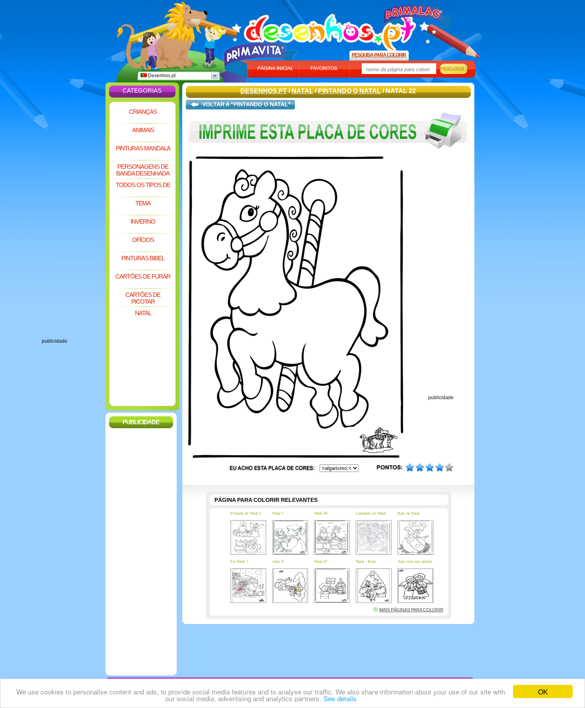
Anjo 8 (277, 561)
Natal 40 (321, 513)
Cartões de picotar (142, 298)
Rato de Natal (408, 513)
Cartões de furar (142, 276)
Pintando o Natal (349, 91)
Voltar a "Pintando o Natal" (246, 104)
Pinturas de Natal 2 (245, 513)
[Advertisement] (73, 218)
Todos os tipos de (143, 184)
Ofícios (143, 239)
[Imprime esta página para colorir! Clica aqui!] (328, 154)
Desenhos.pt (161, 75)
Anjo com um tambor (415, 561)
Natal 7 (278, 513)
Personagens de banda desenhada (143, 170)
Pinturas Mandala (143, 148)
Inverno (143, 221)
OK (543, 691)
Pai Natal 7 (239, 561)
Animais (143, 130)
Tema (142, 203)
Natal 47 (321, 561)
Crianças (143, 111)
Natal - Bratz (366, 561)
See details (340, 698)
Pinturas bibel (142, 258)
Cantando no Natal (371, 513)
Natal (143, 313)
